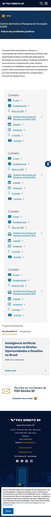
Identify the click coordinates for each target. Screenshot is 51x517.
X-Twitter (16, 135)
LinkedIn (16, 124)
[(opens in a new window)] (17, 461)
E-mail (16, 100)
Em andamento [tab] (9, 331)
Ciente (8, 511)
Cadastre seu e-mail (22, 398)
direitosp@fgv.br (28, 442)
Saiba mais (10, 370)
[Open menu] (46, 3)
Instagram (17, 130)
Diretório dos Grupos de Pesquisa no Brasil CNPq (24, 118)
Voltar (8, 16)
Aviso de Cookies (23, 503)
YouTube (17, 141)
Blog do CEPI (18, 111)
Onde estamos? (25, 448)
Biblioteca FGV (25, 452)
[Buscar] (41, 3)
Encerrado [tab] (25, 331)
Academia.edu (19, 106)
